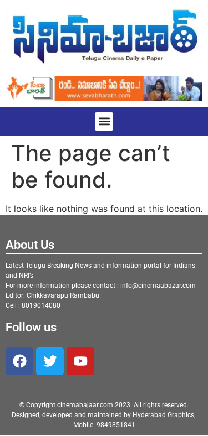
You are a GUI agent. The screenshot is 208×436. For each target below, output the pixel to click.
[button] (104, 121)
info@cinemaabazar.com (158, 285)
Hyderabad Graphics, (165, 415)
